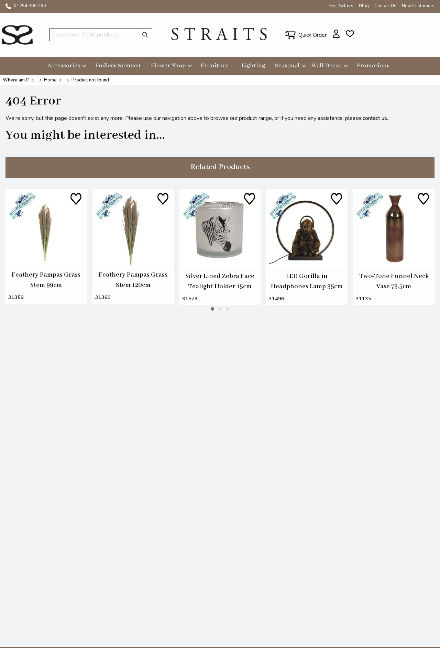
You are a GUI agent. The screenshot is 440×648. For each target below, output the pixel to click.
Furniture (215, 65)
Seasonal (287, 65)
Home (50, 80)
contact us (375, 118)
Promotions (373, 65)
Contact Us (385, 6)
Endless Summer (118, 65)
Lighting (253, 65)
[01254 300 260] (8, 6)
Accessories (63, 65)
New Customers (418, 6)
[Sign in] (336, 34)
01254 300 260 (30, 6)
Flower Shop (168, 65)
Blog (364, 6)
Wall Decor (326, 65)
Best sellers (341, 6)
